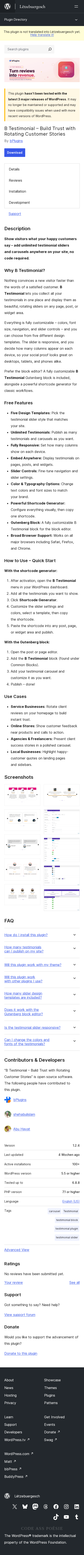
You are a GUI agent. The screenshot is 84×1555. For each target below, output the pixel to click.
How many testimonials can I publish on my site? (24, 949)
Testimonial (71, 1211)
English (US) (71, 1201)
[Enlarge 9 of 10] (74, 871)
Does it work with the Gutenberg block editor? (23, 1012)
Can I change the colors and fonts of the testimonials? (27, 1042)
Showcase (52, 1380)
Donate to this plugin (20, 1353)
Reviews (15, 180)
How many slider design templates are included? (23, 995)
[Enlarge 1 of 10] (34, 790)
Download (14, 152)
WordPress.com (19, 1454)
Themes (50, 1388)
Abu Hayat (21, 1129)
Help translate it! (42, 35)
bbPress (13, 1469)
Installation (17, 191)
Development (19, 202)
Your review (13, 1282)
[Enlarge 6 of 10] (74, 790)
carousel (54, 1211)
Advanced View (16, 1250)
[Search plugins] (50, 49)
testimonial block (67, 1220)
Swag (50, 1440)
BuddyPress (16, 1476)
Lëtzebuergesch (27, 1496)
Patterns (51, 1403)
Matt (10, 1461)
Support (15, 214)
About (9, 1380)
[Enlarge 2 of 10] (34, 815)
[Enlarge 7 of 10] (74, 815)
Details (14, 169)
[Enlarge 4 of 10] (34, 864)
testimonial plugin (67, 1228)
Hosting (10, 1395)
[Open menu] (77, 6)
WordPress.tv (17, 1440)
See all (74, 1282)
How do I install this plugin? (26, 935)
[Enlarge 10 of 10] (74, 895)
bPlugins (16, 141)
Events (49, 1424)
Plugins (49, 1395)
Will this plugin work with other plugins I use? (23, 979)
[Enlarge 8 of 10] (74, 843)
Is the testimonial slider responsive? (32, 1028)
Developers (13, 1432)
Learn (8, 1417)
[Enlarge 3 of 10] (34, 840)
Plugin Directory (15, 19)
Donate (52, 1432)
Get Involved (54, 1417)
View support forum (19, 1315)
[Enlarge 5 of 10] (34, 890)
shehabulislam (24, 1114)
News (8, 1388)
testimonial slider (67, 1237)
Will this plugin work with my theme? (32, 965)
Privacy (10, 1403)
